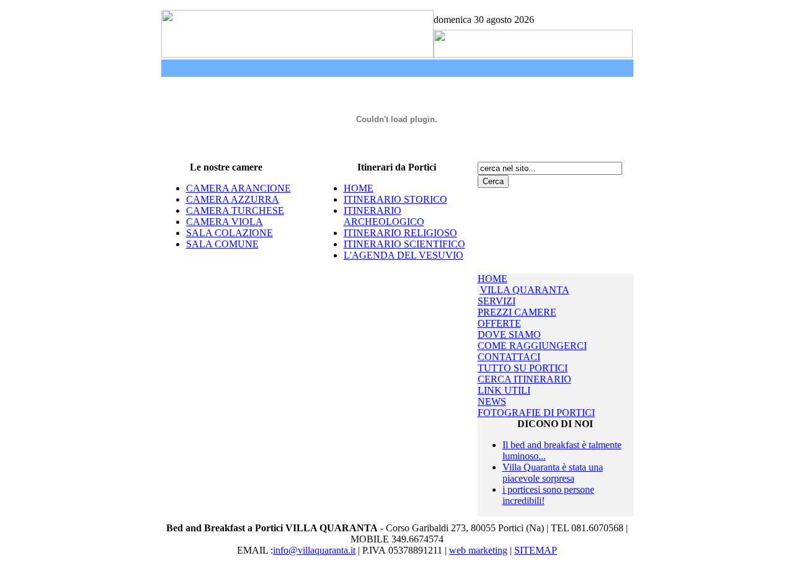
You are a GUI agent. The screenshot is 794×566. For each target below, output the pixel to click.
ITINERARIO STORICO (395, 199)
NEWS (492, 401)
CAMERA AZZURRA (232, 199)
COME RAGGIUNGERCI (532, 345)
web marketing (478, 550)
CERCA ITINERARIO (524, 379)
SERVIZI (496, 301)
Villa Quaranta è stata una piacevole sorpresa (552, 473)
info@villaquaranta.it (314, 550)
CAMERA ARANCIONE (238, 188)
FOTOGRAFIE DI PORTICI (536, 412)
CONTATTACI (509, 357)
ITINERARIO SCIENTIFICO (404, 244)
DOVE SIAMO (509, 334)
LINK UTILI (504, 390)
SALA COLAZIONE (229, 233)
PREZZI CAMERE (517, 312)
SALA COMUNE (222, 244)
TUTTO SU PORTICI (523, 368)
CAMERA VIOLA (224, 221)
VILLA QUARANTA (524, 290)
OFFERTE (499, 323)
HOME (358, 188)
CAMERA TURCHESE (235, 210)
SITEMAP (535, 550)
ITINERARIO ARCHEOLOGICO (384, 216)
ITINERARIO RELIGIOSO (400, 233)
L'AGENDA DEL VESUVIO (403, 255)
